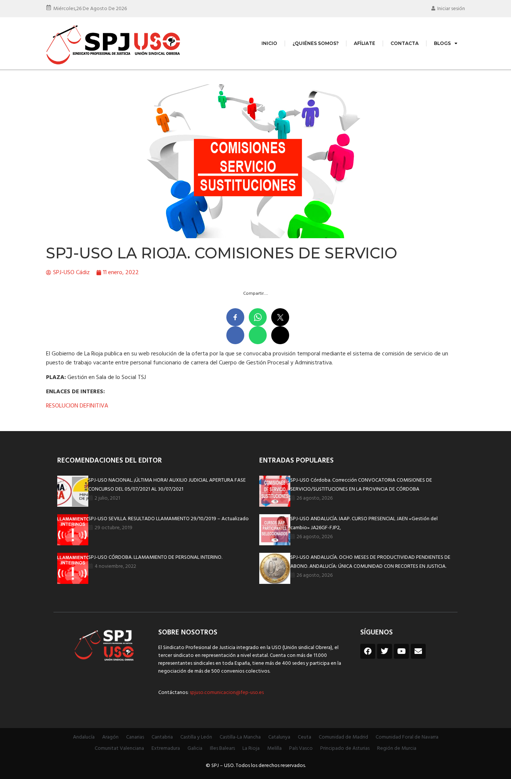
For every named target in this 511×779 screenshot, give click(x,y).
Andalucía (84, 737)
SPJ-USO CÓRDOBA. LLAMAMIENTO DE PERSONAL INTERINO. (155, 557)
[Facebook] (367, 651)
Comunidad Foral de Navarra (407, 737)
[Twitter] (384, 651)
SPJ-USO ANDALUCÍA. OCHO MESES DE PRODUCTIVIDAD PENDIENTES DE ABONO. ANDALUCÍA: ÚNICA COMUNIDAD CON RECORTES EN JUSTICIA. (370, 562)
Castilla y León (196, 737)
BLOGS (442, 43)
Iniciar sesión (451, 8)
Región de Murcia (396, 748)
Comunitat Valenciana (119, 748)
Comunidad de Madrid (343, 737)
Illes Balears (222, 748)
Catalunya (279, 737)
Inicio (269, 43)
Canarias (135, 737)
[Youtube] (401, 651)
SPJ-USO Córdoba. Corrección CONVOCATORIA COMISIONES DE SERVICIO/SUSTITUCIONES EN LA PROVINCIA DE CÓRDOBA (361, 485)
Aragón (110, 737)
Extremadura (166, 748)
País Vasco (301, 748)
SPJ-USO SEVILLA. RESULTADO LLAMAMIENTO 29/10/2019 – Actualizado (168, 519)
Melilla (274, 748)
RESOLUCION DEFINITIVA (77, 406)
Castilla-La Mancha (240, 737)
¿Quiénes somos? (316, 43)
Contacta (405, 43)
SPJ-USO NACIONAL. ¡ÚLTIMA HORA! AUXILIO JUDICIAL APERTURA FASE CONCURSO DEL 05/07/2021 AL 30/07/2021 (167, 485)
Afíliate (364, 43)
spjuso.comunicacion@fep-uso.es (226, 692)
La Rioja (251, 748)
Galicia (194, 748)
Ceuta (304, 737)
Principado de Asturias (345, 748)
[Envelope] (418, 651)
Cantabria (162, 737)
